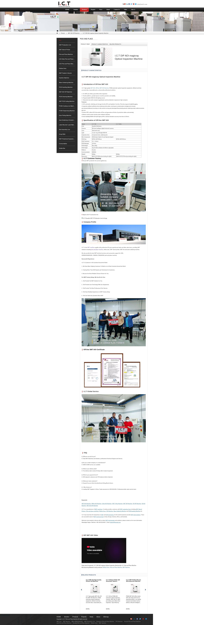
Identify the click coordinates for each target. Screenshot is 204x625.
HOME (67, 9)
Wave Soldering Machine (66, 82)
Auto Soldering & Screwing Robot (67, 120)
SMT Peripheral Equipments (67, 139)
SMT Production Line (65, 45)
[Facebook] (129, 4)
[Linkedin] (127, 4)
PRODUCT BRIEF (85, 44)
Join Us (133, 9)
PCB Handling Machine (65, 87)
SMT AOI (92, 88)
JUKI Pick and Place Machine (64, 623)
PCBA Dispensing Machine (67, 111)
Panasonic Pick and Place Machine (105, 621)
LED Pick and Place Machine (67, 64)
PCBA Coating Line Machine (67, 106)
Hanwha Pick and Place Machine (81, 623)
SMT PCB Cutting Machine (66, 101)
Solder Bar (62, 148)
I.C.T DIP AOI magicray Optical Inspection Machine (95, 33)
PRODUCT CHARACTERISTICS (100, 44)
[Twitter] (131, 4)
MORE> (88, 609)
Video (125, 9)
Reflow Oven (62, 68)
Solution (75, 9)
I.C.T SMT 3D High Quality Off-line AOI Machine (93, 580)
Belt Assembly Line (64, 129)
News (100, 9)
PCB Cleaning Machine (65, 96)
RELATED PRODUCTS (115, 44)
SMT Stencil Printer (64, 49)
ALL (60, 40)
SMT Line (59, 621)
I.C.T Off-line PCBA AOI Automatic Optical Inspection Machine (113, 581)
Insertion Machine (64, 78)
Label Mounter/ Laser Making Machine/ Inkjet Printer (67, 125)
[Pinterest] (133, 4)
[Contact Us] (135, 4)
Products (84, 9)
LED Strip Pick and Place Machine (67, 59)
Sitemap (106, 617)
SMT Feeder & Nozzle (65, 73)
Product (63, 33)
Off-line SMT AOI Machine (102, 88)
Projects (93, 9)
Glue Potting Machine (65, 115)
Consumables (63, 143)
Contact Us (117, 9)
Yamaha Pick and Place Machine (132, 621)
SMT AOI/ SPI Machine (74, 33)
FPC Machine (119, 621)
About (108, 9)
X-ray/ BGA (62, 134)
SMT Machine (126, 567)
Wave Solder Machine (77, 621)
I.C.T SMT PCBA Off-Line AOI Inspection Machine (133, 580)
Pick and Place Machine (66, 54)
